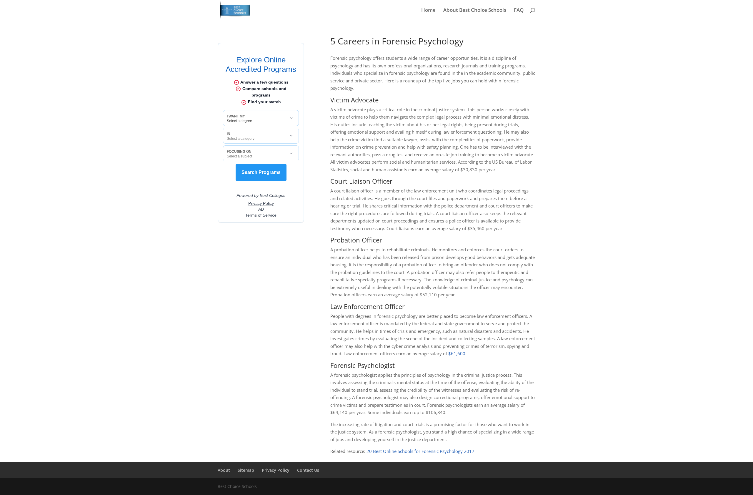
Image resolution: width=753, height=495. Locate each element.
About (224, 470)
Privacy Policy (275, 470)
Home (428, 10)
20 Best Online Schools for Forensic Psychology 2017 (420, 451)
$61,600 (456, 353)
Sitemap (246, 470)
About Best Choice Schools (474, 10)
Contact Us (308, 470)
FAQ (519, 10)
